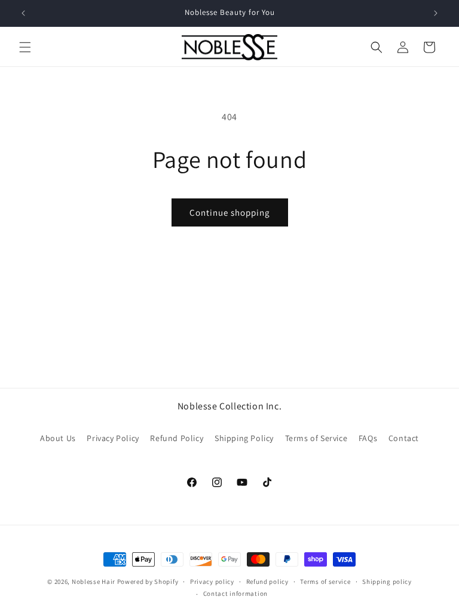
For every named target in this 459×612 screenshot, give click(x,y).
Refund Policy (176, 438)
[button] (25, 47)
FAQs (368, 438)
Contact (403, 438)
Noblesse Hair (93, 581)
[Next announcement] (436, 13)
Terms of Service (316, 438)
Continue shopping (229, 212)
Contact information (235, 593)
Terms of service (325, 581)
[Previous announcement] (23, 13)
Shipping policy (387, 581)
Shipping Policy (244, 438)
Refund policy (267, 581)
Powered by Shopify (148, 581)
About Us (58, 438)
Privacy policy (212, 581)
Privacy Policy (113, 438)
